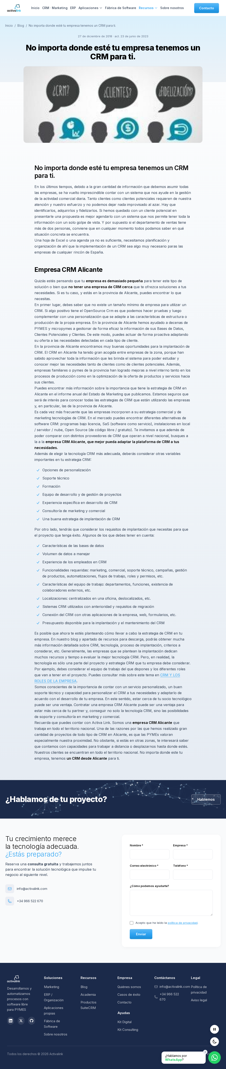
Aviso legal (199, 1000)
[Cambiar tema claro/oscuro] (214, 1041)
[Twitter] (21, 1021)
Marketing (51, 987)
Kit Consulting (127, 1030)
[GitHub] (31, 1021)
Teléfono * (180, 865)
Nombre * (136, 845)
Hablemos (206, 799)
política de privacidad (183, 922)
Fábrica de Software (120, 8)
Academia (88, 994)
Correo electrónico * (144, 865)
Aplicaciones (88, 8)
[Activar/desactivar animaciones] (214, 1029)
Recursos (146, 8)
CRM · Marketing (55, 8)
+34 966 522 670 (30, 901)
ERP (73, 8)
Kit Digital (124, 1022)
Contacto (206, 8)
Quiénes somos (129, 987)
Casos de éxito (128, 994)
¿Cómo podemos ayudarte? (149, 886)
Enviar (141, 934)
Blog (20, 25)
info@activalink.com (32, 889)
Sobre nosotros (172, 8)
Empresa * (180, 845)
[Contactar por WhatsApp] (214, 1057)
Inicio (35, 8)
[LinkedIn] (10, 1021)
